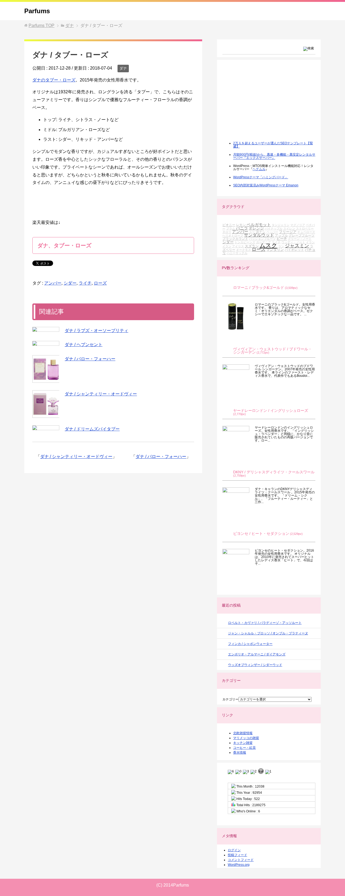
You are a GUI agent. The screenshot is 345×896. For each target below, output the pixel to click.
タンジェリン (280, 225)
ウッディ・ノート (293, 242)
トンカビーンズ (244, 242)
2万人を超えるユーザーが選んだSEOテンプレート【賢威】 (273, 144)
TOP (41, 25)
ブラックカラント (235, 238)
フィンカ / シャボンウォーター (250, 644)
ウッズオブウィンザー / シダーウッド (255, 665)
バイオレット (294, 249)
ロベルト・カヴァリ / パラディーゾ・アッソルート (265, 623)
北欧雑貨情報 (243, 733)
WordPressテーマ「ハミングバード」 (260, 177)
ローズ (100, 283)
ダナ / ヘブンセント (83, 344)
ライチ (85, 283)
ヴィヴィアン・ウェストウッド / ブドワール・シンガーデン (272, 350)
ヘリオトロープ (232, 235)
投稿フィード (237, 855)
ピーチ (282, 239)
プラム (230, 228)
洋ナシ (260, 232)
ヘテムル (259, 169)
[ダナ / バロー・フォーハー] (45, 369)
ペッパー (272, 232)
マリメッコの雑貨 (246, 738)
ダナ (123, 68)
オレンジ (256, 228)
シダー (70, 283)
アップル (281, 235)
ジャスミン (297, 245)
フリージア (287, 232)
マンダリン (275, 250)
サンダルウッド (259, 235)
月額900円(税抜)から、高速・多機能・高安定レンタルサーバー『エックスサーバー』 (274, 156)
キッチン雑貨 (243, 743)
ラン (281, 246)
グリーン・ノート (300, 238)
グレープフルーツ (302, 235)
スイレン (289, 228)
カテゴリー (230, 699)
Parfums (37, 11)
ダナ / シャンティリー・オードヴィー (101, 394)
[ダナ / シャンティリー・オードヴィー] (45, 404)
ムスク (268, 245)
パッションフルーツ (262, 238)
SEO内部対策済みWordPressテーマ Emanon (265, 185)
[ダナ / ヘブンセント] (45, 343)
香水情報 (239, 752)
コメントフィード (241, 860)
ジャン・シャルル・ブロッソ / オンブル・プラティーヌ (268, 633)
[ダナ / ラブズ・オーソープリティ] (45, 329)
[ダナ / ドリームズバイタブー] (45, 427)
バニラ (242, 228)
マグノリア (297, 225)
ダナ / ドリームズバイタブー (92, 429)
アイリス (238, 246)
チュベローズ (306, 232)
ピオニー (228, 225)
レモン (241, 225)
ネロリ (226, 232)
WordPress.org (239, 865)
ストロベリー (305, 228)
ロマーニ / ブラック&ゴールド (258, 288)
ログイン (234, 850)
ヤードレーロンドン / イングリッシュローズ (270, 411)
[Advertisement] (262, 104)
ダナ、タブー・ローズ (64, 245)
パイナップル (273, 228)
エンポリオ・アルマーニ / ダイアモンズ (256, 654)
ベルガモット (259, 224)
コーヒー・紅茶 (244, 748)
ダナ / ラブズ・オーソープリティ (96, 330)
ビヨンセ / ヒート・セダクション (261, 534)
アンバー (52, 283)
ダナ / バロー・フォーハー (90, 359)
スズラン (252, 246)
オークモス (243, 249)
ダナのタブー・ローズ (53, 80)
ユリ (252, 232)
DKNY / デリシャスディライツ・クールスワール (274, 472)
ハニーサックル (237, 253)
